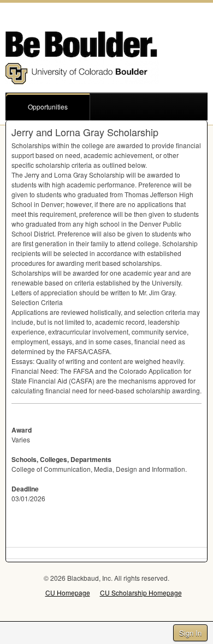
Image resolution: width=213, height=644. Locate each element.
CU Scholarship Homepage (141, 592)
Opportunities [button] (48, 106)
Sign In (190, 633)
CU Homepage (67, 592)
